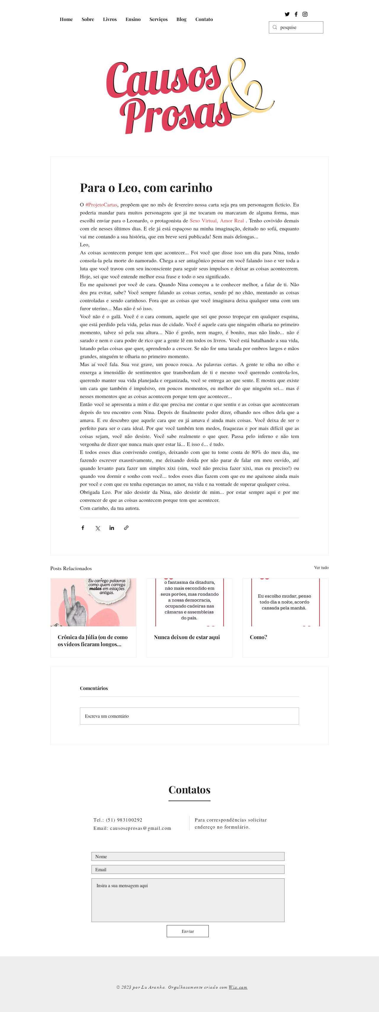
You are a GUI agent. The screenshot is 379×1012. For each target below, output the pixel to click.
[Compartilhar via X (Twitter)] (97, 528)
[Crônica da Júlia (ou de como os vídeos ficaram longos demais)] (93, 602)
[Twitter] (287, 14)
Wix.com (238, 987)
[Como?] (285, 602)
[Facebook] (296, 14)
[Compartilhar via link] (126, 528)
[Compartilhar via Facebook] (83, 528)
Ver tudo (321, 567)
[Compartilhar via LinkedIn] (112, 528)
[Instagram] (305, 14)
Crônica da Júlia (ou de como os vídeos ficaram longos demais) (93, 640)
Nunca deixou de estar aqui (187, 637)
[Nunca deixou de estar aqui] (189, 602)
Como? (258, 637)
